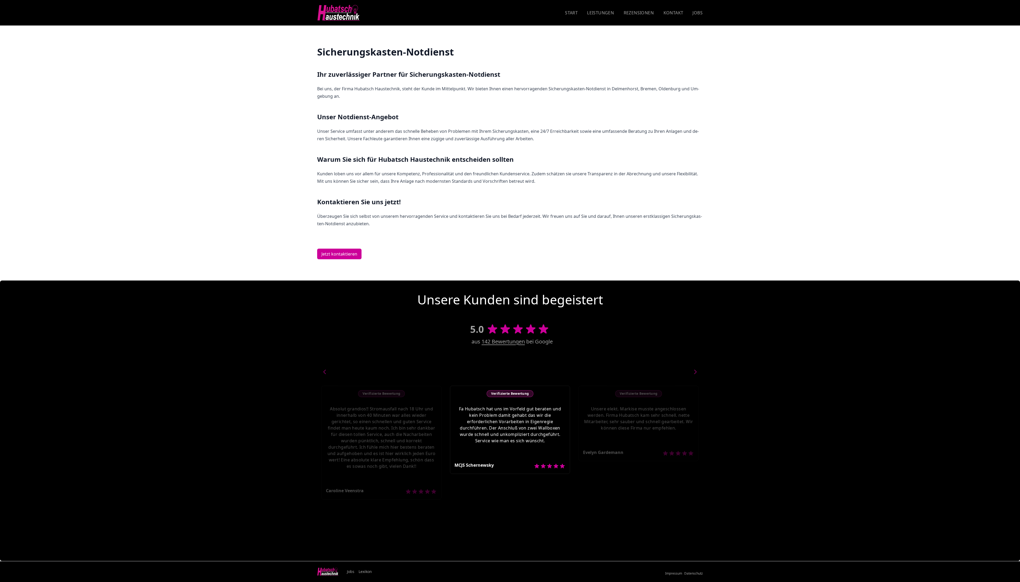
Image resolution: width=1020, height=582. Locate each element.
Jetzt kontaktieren (339, 254)
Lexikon (365, 571)
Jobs (697, 13)
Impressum (673, 573)
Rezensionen (639, 13)
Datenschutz (693, 573)
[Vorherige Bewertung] (324, 371)
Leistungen (600, 13)
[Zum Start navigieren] (338, 13)
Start (571, 13)
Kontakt (673, 13)
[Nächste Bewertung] (695, 371)
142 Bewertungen (503, 341)
